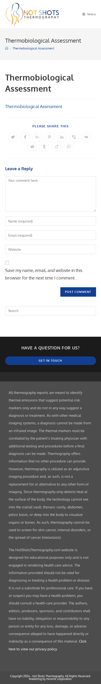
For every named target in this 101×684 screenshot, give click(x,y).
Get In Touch (50, 360)
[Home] (6, 48)
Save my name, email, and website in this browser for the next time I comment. (43, 274)
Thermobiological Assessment (33, 48)
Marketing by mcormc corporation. (50, 679)
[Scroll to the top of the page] (95, 376)
